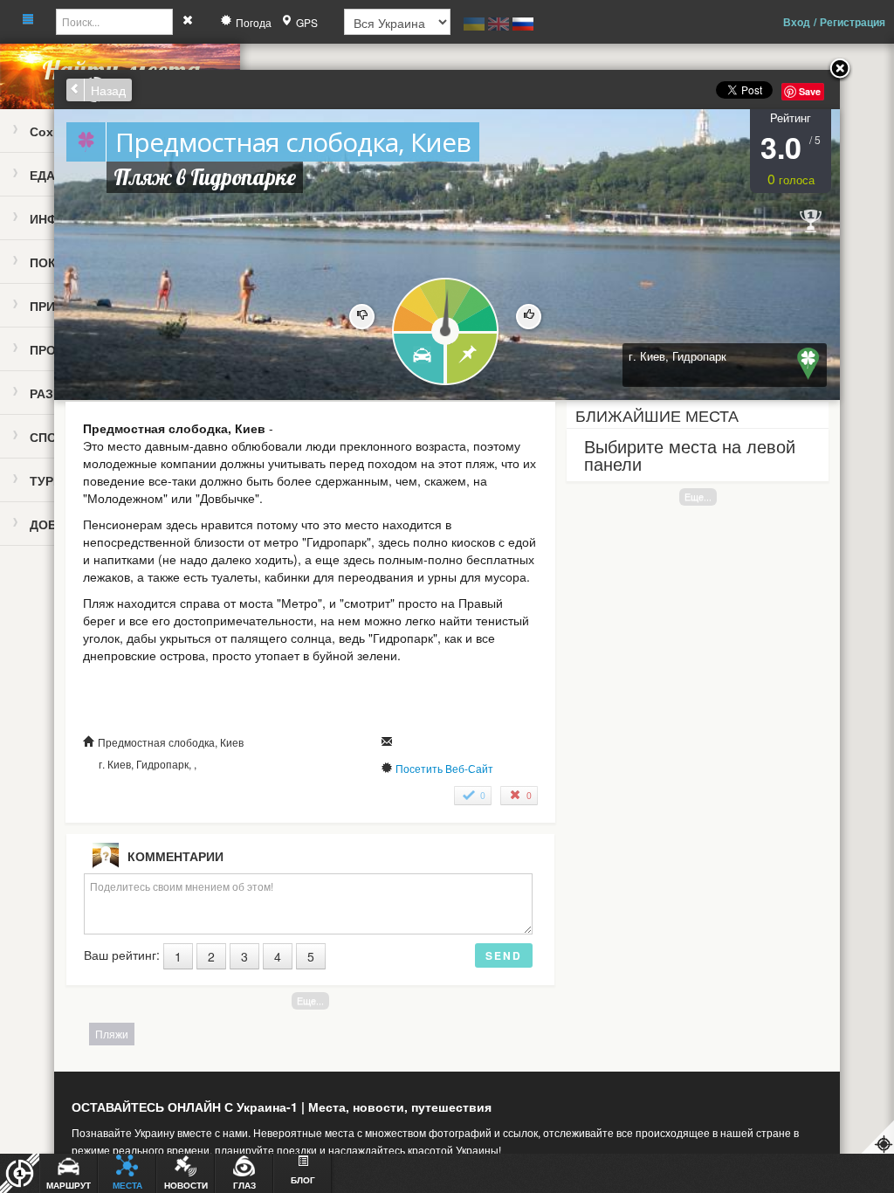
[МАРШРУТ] (417, 359)
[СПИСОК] (472, 359)
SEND (503, 955)
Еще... (698, 496)
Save (810, 91)
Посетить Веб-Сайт (444, 768)
